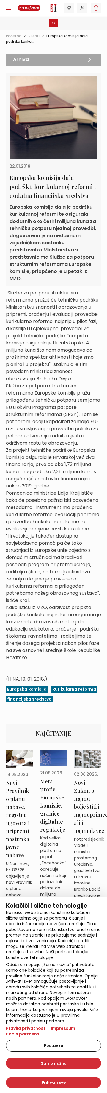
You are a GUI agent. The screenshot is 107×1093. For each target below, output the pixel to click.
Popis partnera (22, 1034)
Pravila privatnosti (26, 1028)
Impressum (63, 1028)
